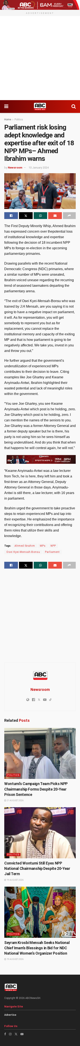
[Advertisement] (40, 58)
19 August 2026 (14, 880)
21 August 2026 (14, 800)
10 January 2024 (39, 167)
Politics (19, 119)
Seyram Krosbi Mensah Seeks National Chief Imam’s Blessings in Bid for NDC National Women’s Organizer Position (37, 947)
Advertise (10, 1014)
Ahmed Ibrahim (25, 545)
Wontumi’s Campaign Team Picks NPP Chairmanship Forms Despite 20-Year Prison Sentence (36, 789)
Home (7, 119)
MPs (43, 545)
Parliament (52, 551)
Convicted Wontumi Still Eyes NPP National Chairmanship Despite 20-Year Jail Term (37, 868)
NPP (53, 545)
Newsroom (15, 167)
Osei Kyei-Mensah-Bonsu (23, 551)
